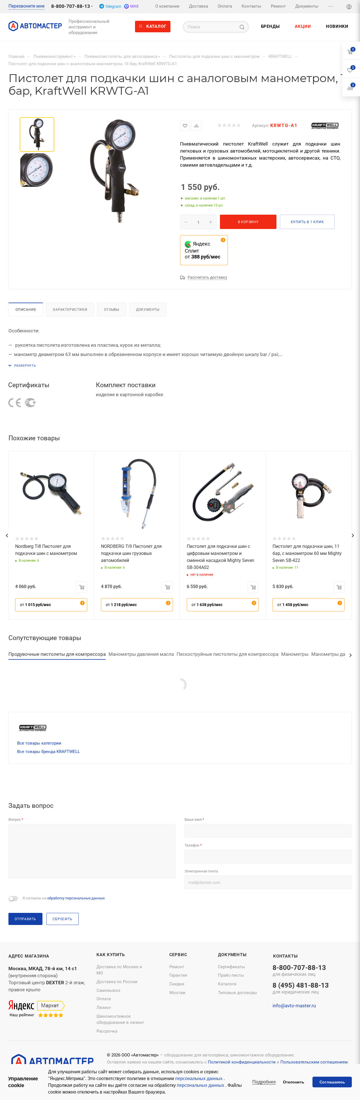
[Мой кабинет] (349, 7)
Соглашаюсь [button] (332, 1082)
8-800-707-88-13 (70, 6)
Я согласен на (63, 898)
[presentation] (6, 535)
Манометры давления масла (141, 654)
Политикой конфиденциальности (242, 1062)
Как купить (110, 954)
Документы (147, 309)
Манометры (295, 654)
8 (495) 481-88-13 (301, 989)
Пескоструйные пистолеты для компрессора (227, 654)
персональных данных (199, 1078)
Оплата (103, 998)
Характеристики (70, 309)
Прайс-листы (231, 975)
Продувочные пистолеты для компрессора (57, 654)
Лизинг (103, 1007)
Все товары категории (39, 743)
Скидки (176, 983)
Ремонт (176, 966)
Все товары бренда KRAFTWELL (48, 751)
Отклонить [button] (293, 1082)
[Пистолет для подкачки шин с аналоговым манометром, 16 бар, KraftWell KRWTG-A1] (115, 171)
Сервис (178, 954)
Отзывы (111, 309)
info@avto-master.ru (294, 1005)
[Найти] (242, 27)
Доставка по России (117, 981)
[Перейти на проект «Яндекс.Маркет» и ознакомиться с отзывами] (36, 1009)
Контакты (285, 956)
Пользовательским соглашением (314, 1062)
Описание (25, 309)
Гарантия (178, 975)
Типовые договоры (237, 992)
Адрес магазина (28, 956)
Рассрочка (106, 1031)
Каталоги (227, 983)
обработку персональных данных (76, 898)
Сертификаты (231, 966)
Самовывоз (108, 990)
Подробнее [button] (264, 1081)
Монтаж (177, 992)
